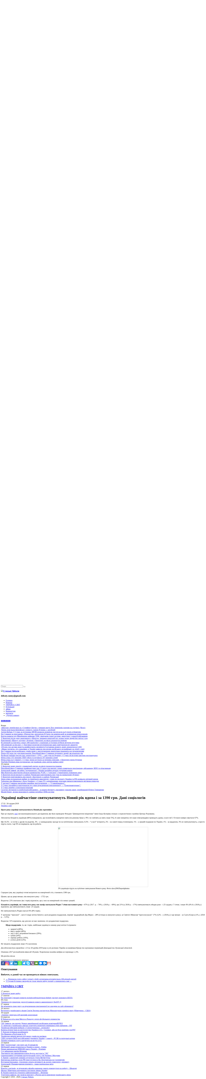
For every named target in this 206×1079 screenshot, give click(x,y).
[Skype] (28, 963)
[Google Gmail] (49, 963)
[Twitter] (11, 963)
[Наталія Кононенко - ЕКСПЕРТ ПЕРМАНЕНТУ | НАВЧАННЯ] (103, 73)
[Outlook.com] (45, 963)
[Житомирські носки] (103, 55)
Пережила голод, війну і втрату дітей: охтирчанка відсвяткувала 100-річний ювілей (41, 979)
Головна (9, 700)
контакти (9, 713)
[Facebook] (3, 963)
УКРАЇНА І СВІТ (13, 705)
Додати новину (12, 715)
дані (16, 814)
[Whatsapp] (20, 963)
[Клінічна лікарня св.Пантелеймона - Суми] (103, 18)
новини (5, 720)
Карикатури (10, 711)
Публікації (10, 707)
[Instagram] (7, 963)
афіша (8, 709)
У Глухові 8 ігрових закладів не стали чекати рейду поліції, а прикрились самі (39, 981)
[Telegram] (24, 963)
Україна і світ (6, 806)
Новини (9, 703)
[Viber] (32, 963)
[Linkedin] (15, 963)
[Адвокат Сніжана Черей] (103, 36)
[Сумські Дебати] (10, 691)
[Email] (36, 963)
